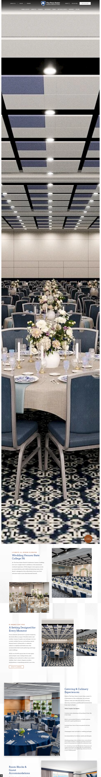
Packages (40, 9)
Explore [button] (77, 9)
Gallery (21, 3)
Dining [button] (54, 9)
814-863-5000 (75, 3)
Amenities (33, 9)
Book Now (85, 3)
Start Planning (16, 666)
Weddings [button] (71, 9)
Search (66, 3)
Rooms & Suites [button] (25, 9)
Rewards (29, 3)
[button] (1, 775)
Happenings (47, 9)
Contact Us (12, 3)
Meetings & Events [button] (62, 9)
